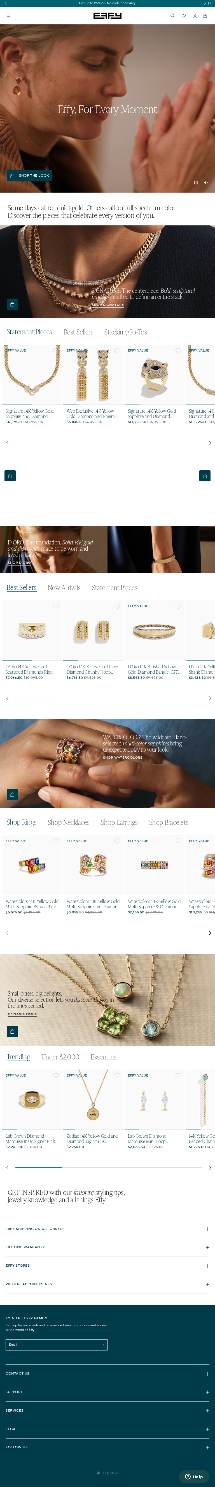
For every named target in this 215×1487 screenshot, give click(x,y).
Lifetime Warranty (25, 1247)
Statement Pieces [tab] (29, 332)
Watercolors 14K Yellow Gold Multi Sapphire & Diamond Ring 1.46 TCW (154, 904)
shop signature (108, 305)
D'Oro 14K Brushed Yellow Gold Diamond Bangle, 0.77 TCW (153, 669)
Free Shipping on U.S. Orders (35, 1229)
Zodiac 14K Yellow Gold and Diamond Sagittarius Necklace (92, 1138)
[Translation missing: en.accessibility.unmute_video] (206, 182)
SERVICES (15, 1411)
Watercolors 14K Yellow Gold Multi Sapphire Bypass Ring (32, 904)
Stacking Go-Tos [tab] (125, 332)
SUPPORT (14, 1392)
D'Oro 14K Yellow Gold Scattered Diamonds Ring (29, 669)
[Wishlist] (183, 15)
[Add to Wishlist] (56, 351)
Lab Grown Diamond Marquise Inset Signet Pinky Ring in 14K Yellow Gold (31, 1138)
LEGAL (12, 1429)
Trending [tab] (18, 1057)
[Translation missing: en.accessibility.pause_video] (196, 182)
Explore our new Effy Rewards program (107, 3)
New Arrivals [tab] (64, 588)
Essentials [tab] (104, 1057)
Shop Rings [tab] (22, 822)
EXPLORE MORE (22, 1014)
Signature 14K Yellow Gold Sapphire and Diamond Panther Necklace (30, 413)
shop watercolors (122, 758)
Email (13, 1345)
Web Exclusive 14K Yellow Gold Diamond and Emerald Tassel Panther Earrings (92, 413)
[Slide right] (210, 442)
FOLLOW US (16, 1447)
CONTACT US (17, 1373)
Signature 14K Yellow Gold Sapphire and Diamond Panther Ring (152, 413)
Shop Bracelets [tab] (169, 822)
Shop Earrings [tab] (119, 822)
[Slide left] (7, 442)
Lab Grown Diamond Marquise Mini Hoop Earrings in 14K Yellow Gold (153, 1138)
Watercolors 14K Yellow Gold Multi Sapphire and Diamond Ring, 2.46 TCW (93, 904)
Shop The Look (34, 176)
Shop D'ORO (19, 563)
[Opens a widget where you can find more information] (194, 1477)
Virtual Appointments (29, 1284)
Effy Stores (18, 1266)
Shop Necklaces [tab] (69, 822)
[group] (107, 3)
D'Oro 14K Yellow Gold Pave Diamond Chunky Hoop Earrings (92, 669)
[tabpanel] (108, 396)
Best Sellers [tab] (79, 332)
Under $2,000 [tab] (60, 1057)
